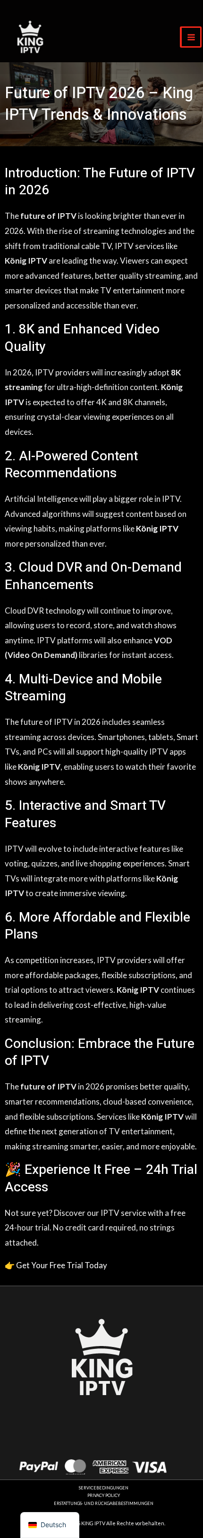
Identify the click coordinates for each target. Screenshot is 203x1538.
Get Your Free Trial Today (61, 1265)
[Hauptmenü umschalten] (191, 37)
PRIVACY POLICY (103, 1495)
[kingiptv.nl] (30, 37)
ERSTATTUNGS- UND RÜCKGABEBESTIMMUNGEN (103, 1503)
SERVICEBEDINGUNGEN (103, 1487)
